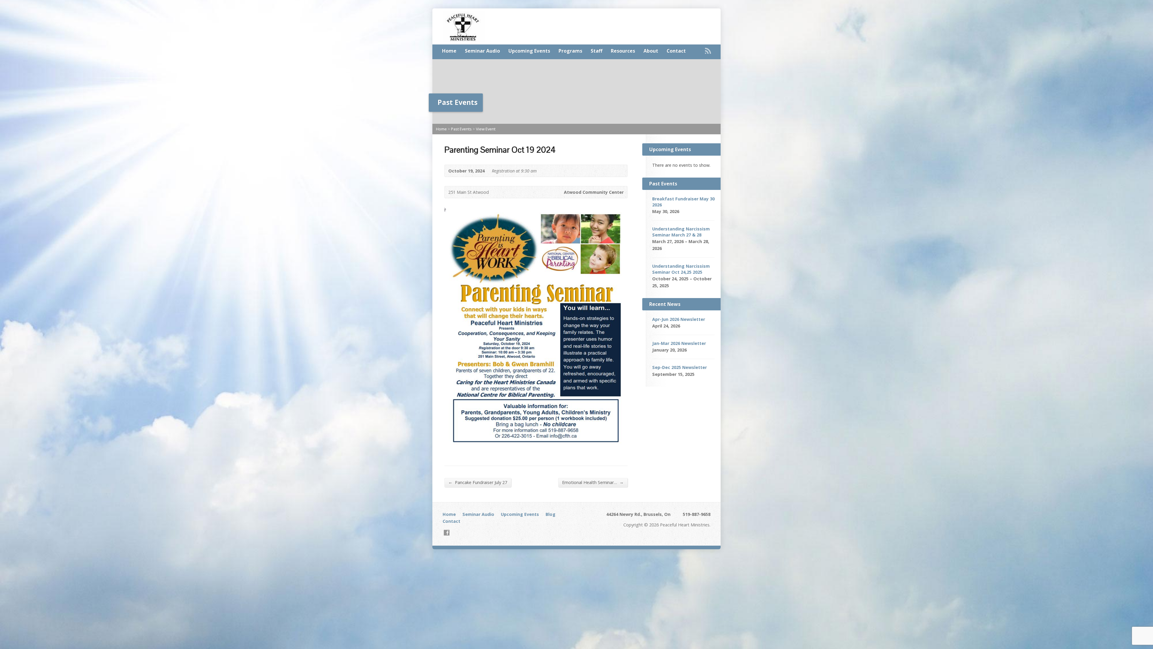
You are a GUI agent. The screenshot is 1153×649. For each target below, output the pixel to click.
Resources (623, 50)
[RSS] (708, 51)
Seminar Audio (482, 50)
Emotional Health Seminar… (593, 482)
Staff (596, 50)
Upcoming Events (529, 50)
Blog (550, 514)
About (650, 50)
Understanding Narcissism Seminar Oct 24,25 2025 (681, 269)
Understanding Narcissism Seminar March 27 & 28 (681, 232)
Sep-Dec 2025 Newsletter (679, 367)
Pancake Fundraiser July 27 (477, 482)
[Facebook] (446, 532)
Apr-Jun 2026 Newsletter (678, 319)
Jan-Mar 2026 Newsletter (679, 343)
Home (449, 50)
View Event (485, 129)
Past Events (461, 129)
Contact (676, 50)
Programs (570, 50)
